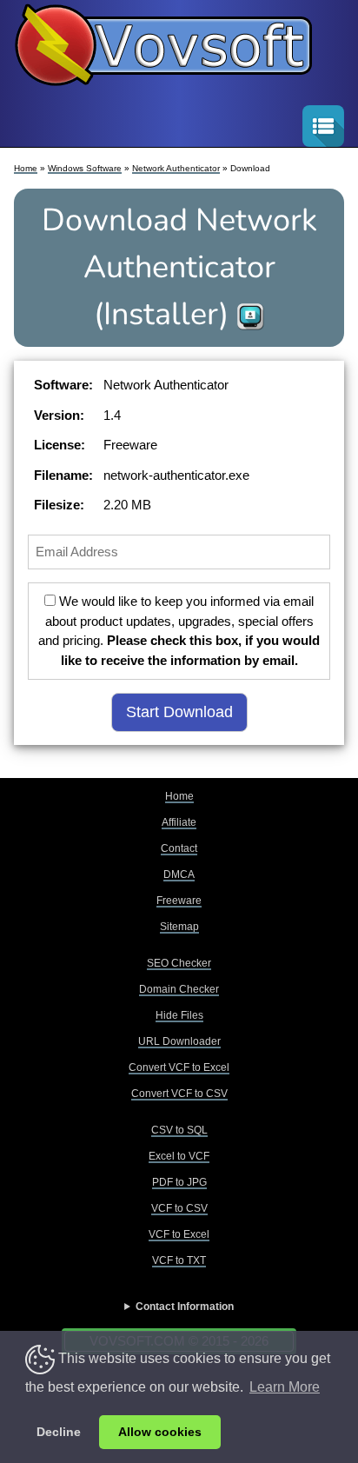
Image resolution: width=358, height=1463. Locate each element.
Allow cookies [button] (160, 1432)
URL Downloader (179, 1041)
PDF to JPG (179, 1182)
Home (25, 168)
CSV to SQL (179, 1130)
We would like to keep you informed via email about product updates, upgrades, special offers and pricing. (179, 631)
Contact (179, 848)
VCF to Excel (179, 1234)
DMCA (179, 874)
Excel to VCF (179, 1156)
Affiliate (179, 822)
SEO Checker (179, 963)
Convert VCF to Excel (179, 1067)
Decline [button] (58, 1432)
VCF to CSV (179, 1208)
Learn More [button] (284, 1387)
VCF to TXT (179, 1260)
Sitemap (179, 927)
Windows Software (85, 168)
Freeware (179, 900)
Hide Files (179, 1015)
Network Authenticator (176, 168)
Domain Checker (179, 989)
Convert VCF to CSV (179, 1093)
